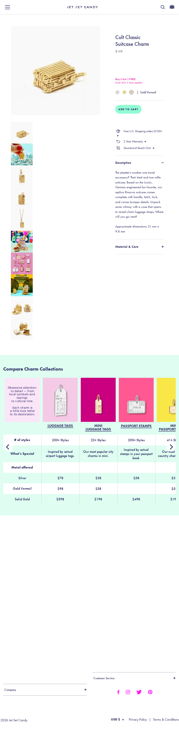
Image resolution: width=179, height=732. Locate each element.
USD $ (115, 719)
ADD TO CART (128, 109)
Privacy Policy (138, 719)
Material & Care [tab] (126, 247)
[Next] (8, 447)
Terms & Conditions (166, 719)
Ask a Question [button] (157, 19)
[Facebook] (118, 691)
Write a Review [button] (112, 19)
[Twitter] (139, 691)
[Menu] (7, 7)
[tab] (139, 202)
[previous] (171, 447)
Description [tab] (123, 163)
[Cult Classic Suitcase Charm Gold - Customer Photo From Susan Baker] (107, 590)
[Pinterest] (150, 691)
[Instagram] (128, 691)
